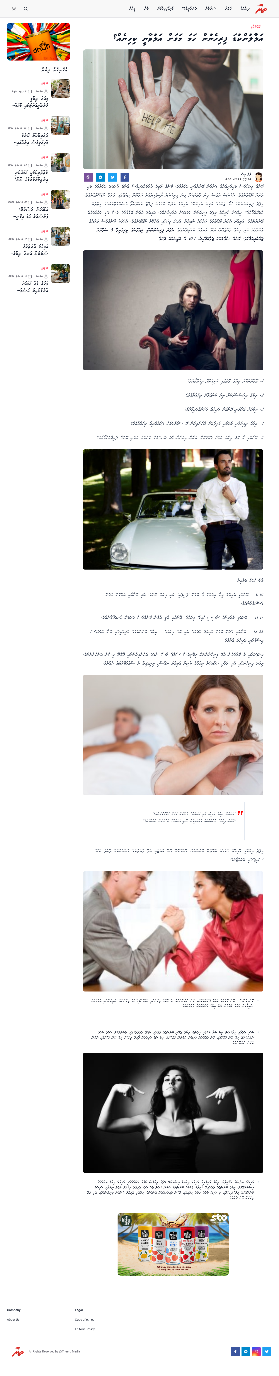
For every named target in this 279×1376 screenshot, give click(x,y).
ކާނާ (146, 9)
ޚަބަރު (228, 9)
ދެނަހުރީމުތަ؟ (189, 9)
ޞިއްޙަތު (245, 9)
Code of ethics (84, 1319)
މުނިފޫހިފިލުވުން (166, 9)
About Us (13, 1319)
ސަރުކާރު (210, 9)
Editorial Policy (85, 1329)
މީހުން (132, 9)
